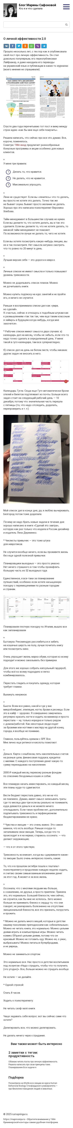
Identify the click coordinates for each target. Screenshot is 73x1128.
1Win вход (20, 145)
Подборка (16, 1077)
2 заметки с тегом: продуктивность (23, 1054)
